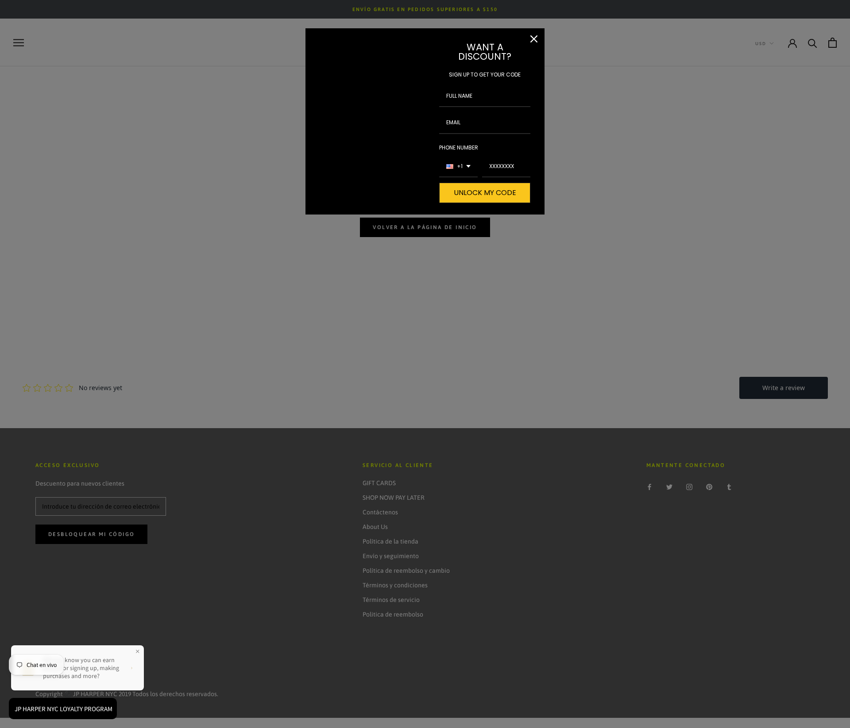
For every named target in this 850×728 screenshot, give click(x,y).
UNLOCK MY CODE (485, 193)
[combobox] (458, 166)
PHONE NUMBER (458, 147)
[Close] (534, 39)
